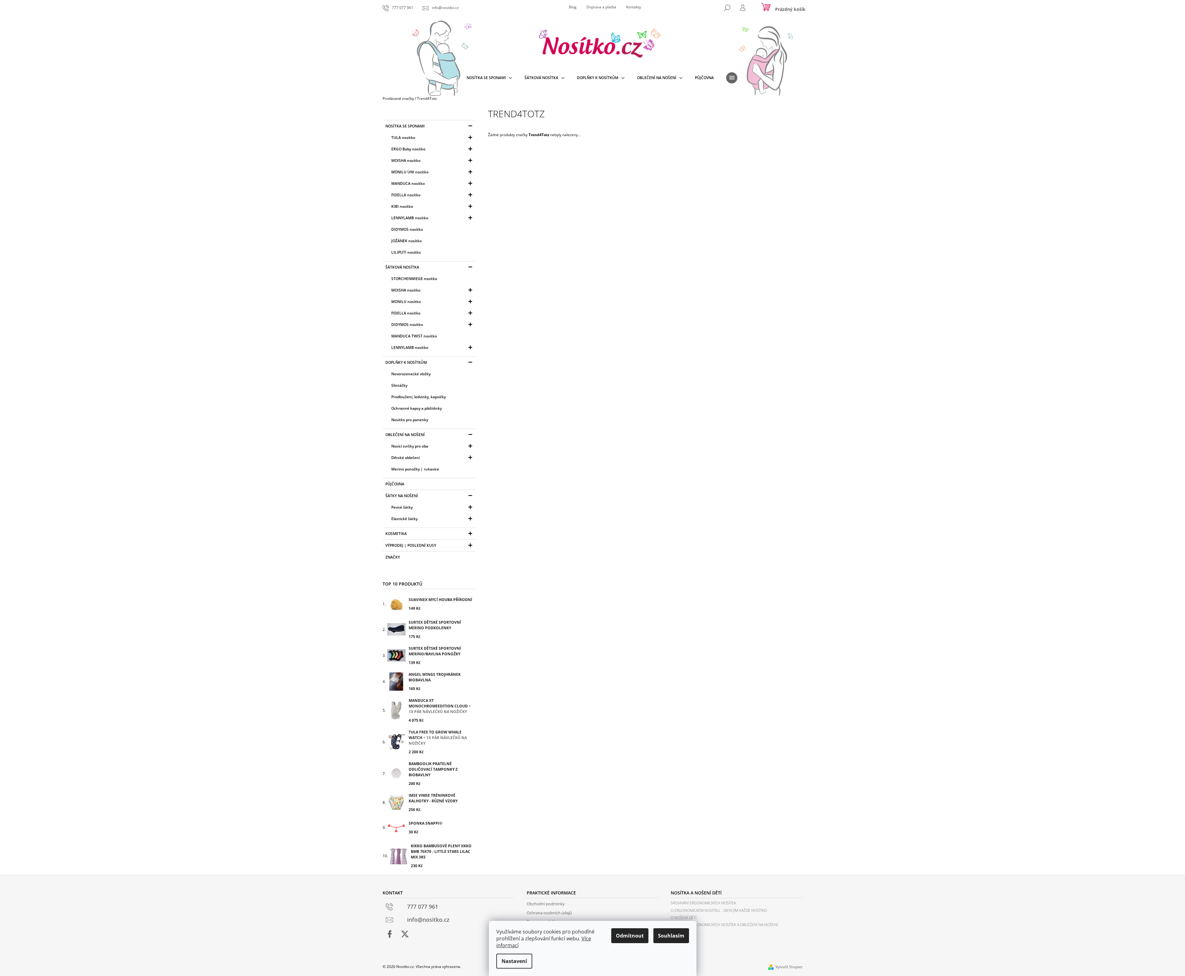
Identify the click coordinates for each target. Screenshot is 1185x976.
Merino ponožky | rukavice (415, 469)
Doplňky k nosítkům (406, 362)
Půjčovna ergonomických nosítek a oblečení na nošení (724, 925)
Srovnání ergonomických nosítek (703, 903)
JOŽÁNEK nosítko (406, 240)
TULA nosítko (403, 137)
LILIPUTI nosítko (406, 252)
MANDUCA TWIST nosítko (414, 336)
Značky (392, 557)
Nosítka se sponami (405, 126)
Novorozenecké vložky (411, 374)
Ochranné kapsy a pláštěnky (416, 408)
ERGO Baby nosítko (408, 149)
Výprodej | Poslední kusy (410, 545)
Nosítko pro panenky (409, 419)
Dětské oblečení (405, 457)
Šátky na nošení (401, 495)
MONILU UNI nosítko (409, 172)
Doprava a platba (601, 7)
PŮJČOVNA (394, 484)
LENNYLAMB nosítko (409, 218)
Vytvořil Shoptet (788, 966)
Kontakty (633, 7)
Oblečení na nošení (405, 434)
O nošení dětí (683, 918)
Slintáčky (399, 385)
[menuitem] (489, 77)
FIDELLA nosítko (405, 195)
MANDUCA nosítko (408, 183)
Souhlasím (671, 935)
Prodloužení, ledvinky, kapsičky (418, 396)
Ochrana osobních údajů (549, 913)
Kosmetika (396, 533)
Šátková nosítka (402, 267)
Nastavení (514, 961)
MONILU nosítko (406, 301)
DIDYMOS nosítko (407, 229)
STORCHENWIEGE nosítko (414, 278)
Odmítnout (630, 935)
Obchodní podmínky (546, 904)
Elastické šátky (404, 518)
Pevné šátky (402, 507)
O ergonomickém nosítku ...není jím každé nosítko (719, 910)
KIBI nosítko (402, 206)
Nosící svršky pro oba (409, 446)
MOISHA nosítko (405, 160)
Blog (573, 7)
